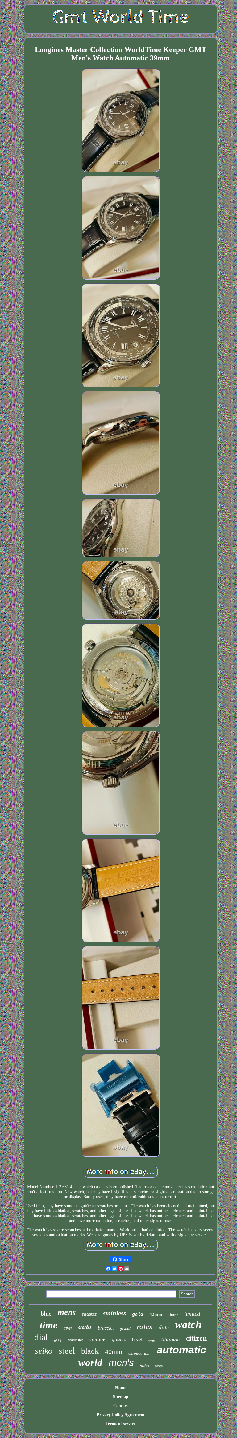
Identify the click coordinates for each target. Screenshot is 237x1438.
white (151, 1341)
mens (67, 1312)
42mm (155, 1314)
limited (192, 1313)
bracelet (106, 1328)
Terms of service (120, 1423)
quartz (119, 1339)
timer (173, 1314)
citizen (196, 1338)
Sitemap (120, 1397)
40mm (113, 1351)
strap (159, 1366)
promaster (75, 1340)
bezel (137, 1339)
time (48, 1325)
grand (125, 1329)
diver (68, 1328)
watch (188, 1325)
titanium (170, 1339)
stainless (114, 1313)
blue (46, 1313)
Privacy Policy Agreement (121, 1414)
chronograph (139, 1353)
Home (120, 1388)
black (90, 1351)
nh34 (57, 1341)
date (164, 1327)
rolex (144, 1326)
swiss (144, 1365)
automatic (181, 1349)
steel (67, 1350)
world (90, 1362)
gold (137, 1314)
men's (121, 1362)
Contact (120, 1406)
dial (41, 1337)
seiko (43, 1350)
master (89, 1314)
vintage (97, 1339)
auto (85, 1327)
